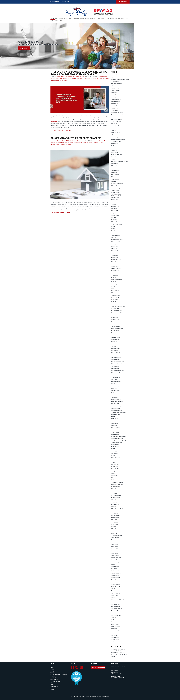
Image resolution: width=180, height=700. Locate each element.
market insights (115, 103)
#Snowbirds (114, 460)
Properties (92, 18)
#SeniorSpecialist (115, 457)
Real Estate (114, 602)
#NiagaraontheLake (116, 355)
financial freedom (115, 540)
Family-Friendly (115, 537)
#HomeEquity (114, 257)
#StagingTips (114, 475)
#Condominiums (115, 202)
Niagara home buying (116, 573)
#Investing (113, 277)
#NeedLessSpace (115, 335)
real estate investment (116, 128)
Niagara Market (115, 575)
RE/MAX (113, 597)
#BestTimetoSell (115, 170)
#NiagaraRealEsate (115, 359)
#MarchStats (114, 315)
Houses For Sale (115, 555)
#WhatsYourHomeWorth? (65, 144)
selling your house (115, 134)
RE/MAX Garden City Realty (118, 599)
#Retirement (114, 425)
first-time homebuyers (116, 83)
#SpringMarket (114, 466)
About (56, 18)
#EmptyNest (114, 213)
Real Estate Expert (115, 611)
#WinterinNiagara (115, 515)
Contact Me (24, 48)
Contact (56, 20)
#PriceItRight (114, 379)
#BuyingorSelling (115, 179)
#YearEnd (113, 526)
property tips (114, 123)
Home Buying (114, 544)
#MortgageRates (115, 330)
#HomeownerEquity (116, 259)
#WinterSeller (114, 520)
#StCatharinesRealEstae (117, 482)
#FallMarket (114, 219)
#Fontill (113, 228)
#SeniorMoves (114, 453)
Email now (124, 1)
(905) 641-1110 (65, 1)
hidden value (114, 86)
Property (113, 588)
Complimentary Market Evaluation (81, 18)
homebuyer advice (115, 97)
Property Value (114, 595)
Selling (65, 18)
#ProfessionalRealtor (116, 381)
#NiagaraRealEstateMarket (117, 364)
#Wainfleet (114, 502)
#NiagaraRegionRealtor (116, 372)
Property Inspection (116, 593)
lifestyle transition (115, 101)
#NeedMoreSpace (115, 337)
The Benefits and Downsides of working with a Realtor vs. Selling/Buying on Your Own (78, 73)
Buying (61, 18)
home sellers (114, 92)
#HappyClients (114, 248)
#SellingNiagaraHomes (116, 442)
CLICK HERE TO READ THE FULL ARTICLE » (60, 130)
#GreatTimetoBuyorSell (116, 239)
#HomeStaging (114, 266)
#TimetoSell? (114, 493)
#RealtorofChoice (115, 414)
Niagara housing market (117, 114)
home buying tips (115, 88)
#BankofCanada (115, 163)
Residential (114, 622)
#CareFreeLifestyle (116, 188)
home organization (115, 90)
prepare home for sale (116, 119)
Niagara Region (115, 579)
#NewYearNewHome (116, 344)
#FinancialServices (115, 222)
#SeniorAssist (114, 451)
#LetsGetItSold (115, 297)
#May (112, 321)
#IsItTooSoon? (114, 281)
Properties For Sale (115, 586)
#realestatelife (96, 78)
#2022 (112, 145)
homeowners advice (116, 99)
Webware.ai (106, 696)
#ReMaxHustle (114, 418)
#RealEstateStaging (64, 80)
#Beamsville (114, 165)
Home (52, 18)
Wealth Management (116, 642)
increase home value (116, 557)
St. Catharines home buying (117, 141)
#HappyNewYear (115, 250)
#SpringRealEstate (115, 469)
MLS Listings (114, 568)
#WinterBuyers (114, 513)
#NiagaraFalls (114, 350)
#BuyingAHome (115, 174)
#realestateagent (115, 392)
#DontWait (113, 204)
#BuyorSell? (114, 181)
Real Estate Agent (115, 604)
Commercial (114, 533)
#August (113, 159)
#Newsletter (114, 341)
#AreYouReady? (115, 157)
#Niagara (113, 346)
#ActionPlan (114, 150)
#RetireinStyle (114, 423)
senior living (114, 628)
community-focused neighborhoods (120, 79)
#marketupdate (115, 319)
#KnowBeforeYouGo (116, 293)
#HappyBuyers (114, 246)
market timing (114, 106)
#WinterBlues (114, 511)
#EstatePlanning (115, 215)
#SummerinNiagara (115, 486)
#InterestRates (114, 275)
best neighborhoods (116, 74)
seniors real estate (115, 630)
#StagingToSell (114, 477)
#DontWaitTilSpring (87, 142)
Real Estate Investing (116, 613)
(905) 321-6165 (55, 1)
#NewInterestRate (115, 339)
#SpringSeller (114, 471)
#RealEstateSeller (55, 80)
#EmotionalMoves (115, 210)
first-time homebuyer (116, 542)
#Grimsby (113, 244)
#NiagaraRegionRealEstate (117, 370)
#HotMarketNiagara (116, 268)
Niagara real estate (115, 577)
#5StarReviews (115, 148)
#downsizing (114, 208)
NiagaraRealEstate (115, 582)
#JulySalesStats (115, 290)
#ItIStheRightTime (54, 144)
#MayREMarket (115, 324)
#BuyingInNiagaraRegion (117, 177)
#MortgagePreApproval (117, 328)
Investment (114, 559)
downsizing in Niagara (116, 535)
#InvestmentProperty (116, 279)
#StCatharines (114, 480)
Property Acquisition (116, 591)
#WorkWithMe (114, 524)
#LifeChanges (114, 299)
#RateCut (113, 384)
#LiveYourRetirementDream (118, 306)
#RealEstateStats (115, 408)
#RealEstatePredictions (117, 401)
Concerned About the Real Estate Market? (75, 138)
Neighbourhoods (115, 571)
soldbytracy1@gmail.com (117, 673)
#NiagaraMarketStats (116, 352)
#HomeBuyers (114, 255)
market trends (114, 108)
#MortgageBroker (115, 326)
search (70, 18)
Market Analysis (115, 566)
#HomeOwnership (115, 261)
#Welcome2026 (115, 504)
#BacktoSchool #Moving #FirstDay (119, 161)
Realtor (113, 619)
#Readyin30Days (115, 386)
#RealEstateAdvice (87, 78)
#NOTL (113, 375)
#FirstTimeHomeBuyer (116, 224)
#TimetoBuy (114, 491)
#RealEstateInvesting (116, 395)
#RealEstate (114, 388)
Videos (61, 20)
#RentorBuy (114, 421)
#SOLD (113, 462)
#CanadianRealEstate (116, 185)
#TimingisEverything (116, 495)
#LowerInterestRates (116, 310)
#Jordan (113, 286)
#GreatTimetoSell (115, 242)
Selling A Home (115, 624)
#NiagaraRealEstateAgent (117, 361)
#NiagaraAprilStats (115, 348)
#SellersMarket (115, 432)
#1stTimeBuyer (114, 143)
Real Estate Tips (54, 686)
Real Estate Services (116, 615)
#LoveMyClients (115, 308)
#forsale (113, 230)
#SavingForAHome (115, 427)
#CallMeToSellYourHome (117, 183)
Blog (52, 20)
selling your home (115, 626)
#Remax (113, 416)
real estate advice (115, 126)
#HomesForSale (115, 264)
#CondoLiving (114, 199)
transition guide (115, 637)
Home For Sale (114, 548)
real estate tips (114, 617)
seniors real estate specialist (118, 139)
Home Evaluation (115, 546)
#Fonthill (113, 226)
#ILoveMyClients (115, 270)
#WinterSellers (114, 522)
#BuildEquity (114, 172)
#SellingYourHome (115, 446)
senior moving (114, 137)
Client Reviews (110, 18)
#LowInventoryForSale (116, 313)
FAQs (127, 18)
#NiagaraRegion (115, 368)
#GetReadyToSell (115, 235)
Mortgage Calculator (120, 18)
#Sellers (113, 430)
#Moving (113, 332)
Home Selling (114, 551)
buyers (113, 77)
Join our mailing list (98, 667)
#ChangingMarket (115, 190)
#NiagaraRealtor (115, 366)
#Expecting (114, 217)
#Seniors (113, 455)
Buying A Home (115, 531)
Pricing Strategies (115, 584)
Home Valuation (115, 553)
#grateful (113, 237)
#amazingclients (115, 152)
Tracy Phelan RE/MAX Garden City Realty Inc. (86, 696)
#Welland (113, 506)
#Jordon (113, 288)
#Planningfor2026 (115, 377)
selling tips (113, 130)
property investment (116, 121)
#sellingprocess (115, 444)
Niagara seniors (115, 117)
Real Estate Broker (115, 606)
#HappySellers (114, 253)
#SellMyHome (114, 449)
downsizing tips (115, 81)
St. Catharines (114, 633)
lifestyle (113, 564)
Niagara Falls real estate (117, 112)
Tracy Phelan (53, 121)
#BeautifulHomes (115, 168)
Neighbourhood (101, 18)
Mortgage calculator (55, 681)
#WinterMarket (115, 517)
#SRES (113, 473)
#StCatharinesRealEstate (117, 484)
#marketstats (114, 317)
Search (52, 672)
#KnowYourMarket (115, 295)
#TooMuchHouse (115, 497)
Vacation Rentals (115, 639)
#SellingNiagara (115, 434)
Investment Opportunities (117, 562)
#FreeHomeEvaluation (98, 142)
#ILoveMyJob (114, 273)
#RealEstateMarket (104, 78)
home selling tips (115, 94)
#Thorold (113, 488)
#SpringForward (115, 464)
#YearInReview (115, 528)
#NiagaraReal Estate (116, 357)
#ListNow (113, 304)
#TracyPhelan (114, 500)
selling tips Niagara (115, 132)
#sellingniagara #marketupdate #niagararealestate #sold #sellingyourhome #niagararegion (119, 438)
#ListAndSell (114, 301)
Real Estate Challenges (116, 608)
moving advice (114, 110)
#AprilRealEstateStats (116, 154)
